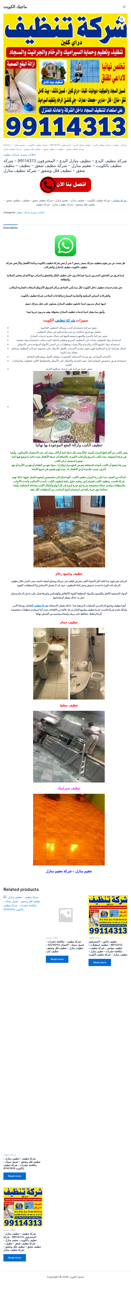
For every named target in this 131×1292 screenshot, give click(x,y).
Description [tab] (10, 227)
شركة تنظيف (120, 200)
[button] (122, 19)
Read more (14, 1176)
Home (6, 145)
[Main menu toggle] (124, 6)
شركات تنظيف (120, 145)
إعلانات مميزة (28, 154)
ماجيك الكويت (15, 6)
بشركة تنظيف (41, 605)
